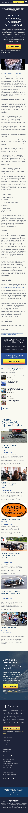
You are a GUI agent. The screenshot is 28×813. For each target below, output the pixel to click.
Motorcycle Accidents (8, 767)
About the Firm (6, 740)
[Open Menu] (26, 2)
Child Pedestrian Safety (12, 394)
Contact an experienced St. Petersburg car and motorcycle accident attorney (13, 287)
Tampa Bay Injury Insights (10, 8)
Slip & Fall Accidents (7, 765)
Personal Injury (18, 73)
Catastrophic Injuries (20, 8)
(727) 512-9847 (5, 52)
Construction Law (7, 747)
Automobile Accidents (8, 759)
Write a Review (6, 751)
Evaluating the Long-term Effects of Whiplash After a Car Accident (15, 389)
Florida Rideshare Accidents (9, 774)
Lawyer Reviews (6, 744)
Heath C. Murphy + (8, 73)
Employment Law (7, 749)
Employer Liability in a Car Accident (15, 375)
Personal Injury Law (7, 742)
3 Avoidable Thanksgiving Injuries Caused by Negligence (14, 401)
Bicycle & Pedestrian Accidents (10, 763)
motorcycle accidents (12, 77)
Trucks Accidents (7, 761)
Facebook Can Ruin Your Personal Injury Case (12, 382)
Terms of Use (18, 792)
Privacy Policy (11, 792)
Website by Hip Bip (14, 794)
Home (3, 8)
